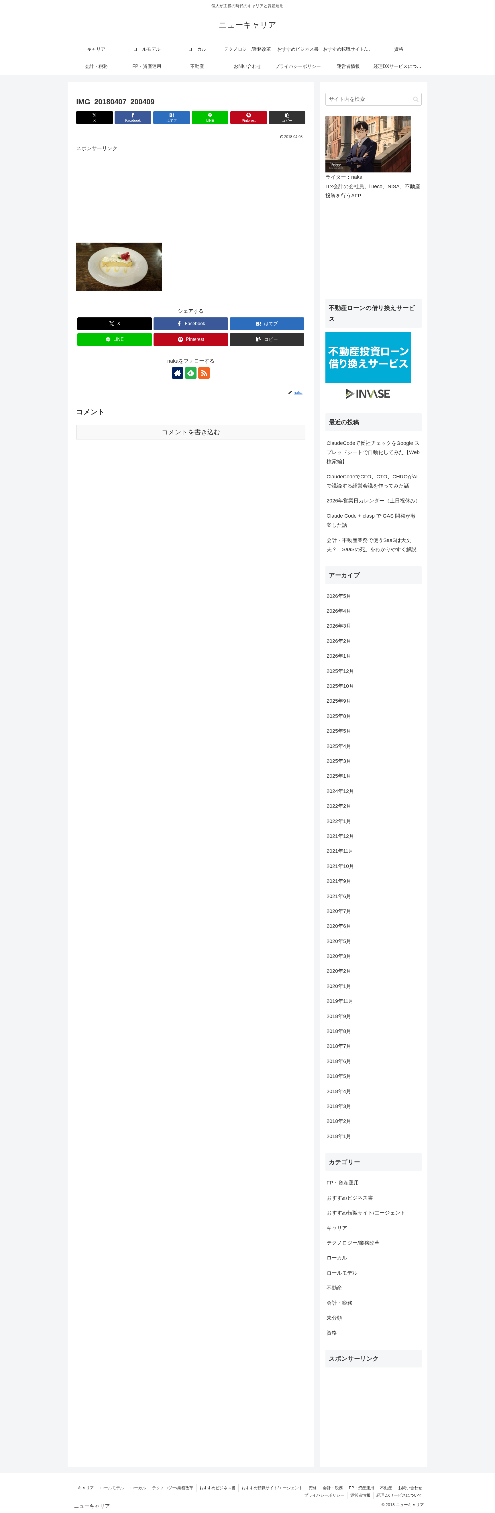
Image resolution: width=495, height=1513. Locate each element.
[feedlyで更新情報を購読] (191, 373)
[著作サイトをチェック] (177, 373)
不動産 (386, 1488)
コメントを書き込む (191, 432)
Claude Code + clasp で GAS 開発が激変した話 (371, 520)
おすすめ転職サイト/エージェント (272, 1488)
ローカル (138, 1488)
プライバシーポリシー (324, 1495)
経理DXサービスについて (399, 1495)
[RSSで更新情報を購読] (204, 373)
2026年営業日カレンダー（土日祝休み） (374, 501)
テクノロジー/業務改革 (172, 1488)
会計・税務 (333, 1488)
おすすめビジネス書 (217, 1488)
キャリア (86, 1488)
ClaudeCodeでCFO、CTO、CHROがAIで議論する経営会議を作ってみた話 (372, 481)
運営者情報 (360, 1495)
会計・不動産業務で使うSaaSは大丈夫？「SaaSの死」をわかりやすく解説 (372, 544)
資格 (313, 1488)
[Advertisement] (190, 193)
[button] (287, 117)
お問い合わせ (410, 1488)
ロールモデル (112, 1488)
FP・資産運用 (361, 1488)
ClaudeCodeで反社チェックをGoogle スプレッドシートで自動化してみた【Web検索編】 (373, 452)
